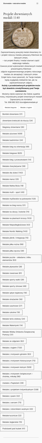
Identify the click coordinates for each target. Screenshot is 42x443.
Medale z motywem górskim (16, 354)
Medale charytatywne (13, 166)
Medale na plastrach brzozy (17, 218)
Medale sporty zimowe (14, 286)
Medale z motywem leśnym (16, 367)
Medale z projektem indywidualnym (20, 389)
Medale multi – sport (13, 192)
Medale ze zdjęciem (13, 341)
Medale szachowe (12, 306)
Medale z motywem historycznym (18, 361)
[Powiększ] (36, 24)
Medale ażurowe (12, 134)
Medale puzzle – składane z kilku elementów (16, 258)
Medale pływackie (12, 267)
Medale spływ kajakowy (14, 293)
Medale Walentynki (12, 325)
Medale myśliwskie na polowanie (19, 199)
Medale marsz (10, 179)
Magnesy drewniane (13, 127)
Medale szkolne (11, 312)
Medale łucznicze (11, 415)
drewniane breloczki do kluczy (17, 121)
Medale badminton (12, 140)
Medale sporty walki (13, 280)
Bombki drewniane (12, 114)
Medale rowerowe (12, 273)
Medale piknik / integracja (15, 238)
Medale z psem (11, 396)
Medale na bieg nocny (14, 205)
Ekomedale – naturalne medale (14, 3)
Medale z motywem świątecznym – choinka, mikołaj (17, 375)
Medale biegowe (10, 107)
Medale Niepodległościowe (16, 225)
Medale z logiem (26, 107)
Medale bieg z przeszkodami (16, 160)
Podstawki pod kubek (13, 429)
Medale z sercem (11, 402)
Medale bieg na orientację (15, 147)
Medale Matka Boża (12, 186)
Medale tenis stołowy (13, 319)
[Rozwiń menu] (37, 3)
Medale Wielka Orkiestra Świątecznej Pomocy (18, 333)
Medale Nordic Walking (14, 231)
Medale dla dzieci (12, 173)
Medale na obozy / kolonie (15, 212)
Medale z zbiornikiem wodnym (17, 409)
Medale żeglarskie (12, 422)
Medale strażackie (12, 299)
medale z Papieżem (13, 383)
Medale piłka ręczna (13, 251)
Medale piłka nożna (12, 244)
